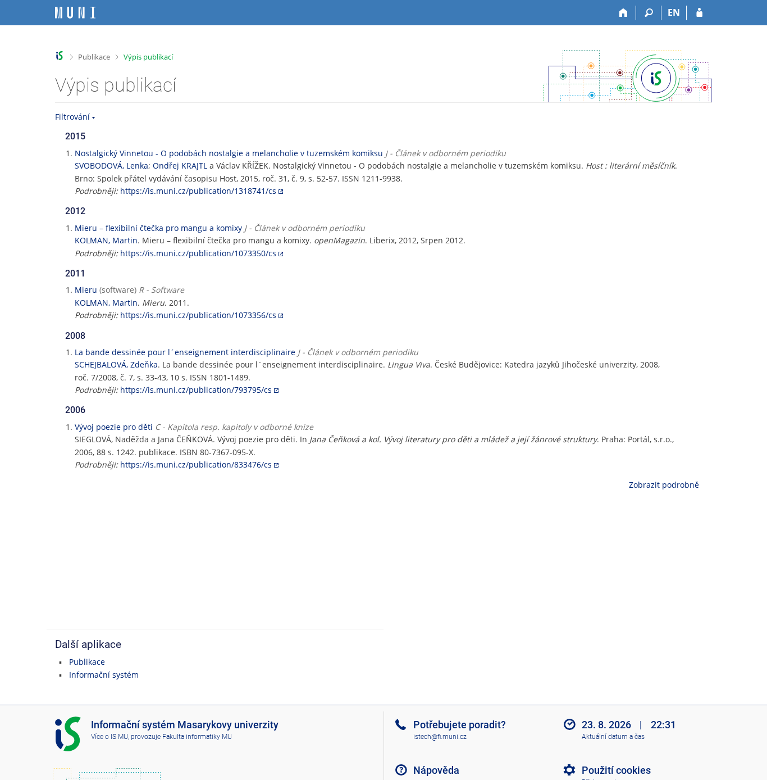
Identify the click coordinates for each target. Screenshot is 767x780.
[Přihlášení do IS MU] (699, 13)
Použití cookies (616, 770)
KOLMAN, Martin (106, 240)
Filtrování (72, 116)
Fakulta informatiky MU (197, 737)
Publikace (94, 57)
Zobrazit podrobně (664, 484)
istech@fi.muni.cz (440, 737)
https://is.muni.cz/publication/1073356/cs (198, 315)
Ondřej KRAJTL (180, 165)
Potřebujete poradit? (459, 725)
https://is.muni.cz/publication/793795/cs (196, 389)
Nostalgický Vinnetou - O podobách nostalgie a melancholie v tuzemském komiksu (229, 153)
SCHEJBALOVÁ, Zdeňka (116, 364)
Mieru (86, 289)
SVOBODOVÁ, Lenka (111, 165)
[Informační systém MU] (60, 56)
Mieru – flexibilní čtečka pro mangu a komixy (158, 228)
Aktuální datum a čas (613, 737)
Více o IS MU (109, 737)
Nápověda (436, 770)
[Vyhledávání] (648, 13)
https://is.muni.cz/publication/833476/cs (196, 464)
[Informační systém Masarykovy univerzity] (75, 12)
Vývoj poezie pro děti (114, 426)
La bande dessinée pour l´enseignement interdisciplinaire (185, 352)
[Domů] (623, 13)
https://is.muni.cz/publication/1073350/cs (198, 253)
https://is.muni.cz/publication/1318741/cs (198, 190)
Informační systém (104, 674)
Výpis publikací (148, 57)
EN (674, 12)
